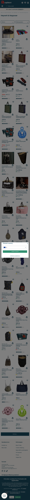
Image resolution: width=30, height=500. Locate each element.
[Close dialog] (29, 243)
